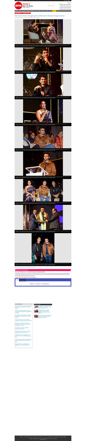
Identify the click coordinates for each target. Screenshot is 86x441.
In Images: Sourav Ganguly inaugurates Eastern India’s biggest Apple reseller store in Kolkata (23, 311)
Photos (54, 10)
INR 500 (32, 283)
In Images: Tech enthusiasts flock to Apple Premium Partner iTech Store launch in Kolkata (23, 307)
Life (36, 10)
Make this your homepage (67, 0)
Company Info (55, 438)
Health (46, 10)
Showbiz (32, 10)
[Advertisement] (30, 296)
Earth (43, 10)
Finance (23, 10)
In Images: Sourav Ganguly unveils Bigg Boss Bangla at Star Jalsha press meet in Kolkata (23, 316)
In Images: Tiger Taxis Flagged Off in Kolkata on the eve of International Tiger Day (23, 336)
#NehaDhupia (33, 267)
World (39, 10)
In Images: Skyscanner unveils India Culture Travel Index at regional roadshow (23, 320)
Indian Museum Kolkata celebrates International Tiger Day (22, 328)
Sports (28, 10)
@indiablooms (27, 17)
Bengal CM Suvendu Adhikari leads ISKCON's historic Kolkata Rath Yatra (22, 344)
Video (58, 10)
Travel (50, 10)
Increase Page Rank (43, 439)
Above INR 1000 (46, 283)
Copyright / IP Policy (49, 438)
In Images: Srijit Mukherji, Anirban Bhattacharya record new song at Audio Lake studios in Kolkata (23, 324)
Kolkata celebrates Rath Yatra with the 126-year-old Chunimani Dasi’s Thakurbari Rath (23, 340)
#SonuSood (22, 267)
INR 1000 (38, 283)
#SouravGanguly (28, 267)
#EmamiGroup (17, 267)
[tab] (17, 280)
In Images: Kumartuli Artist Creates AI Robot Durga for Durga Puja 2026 (22, 332)
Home (16, 10)
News (20, 10)
